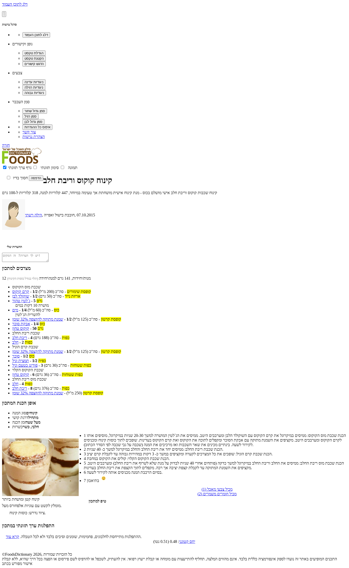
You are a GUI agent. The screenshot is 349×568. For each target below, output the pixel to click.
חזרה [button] (6, 145)
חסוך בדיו (20, 178)
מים (15, 310)
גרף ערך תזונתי (19, 167)
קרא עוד (12, 536)
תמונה (72, 167)
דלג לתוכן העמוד (15, 4)
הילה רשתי (33, 215)
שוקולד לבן (20, 296)
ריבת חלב (19, 337)
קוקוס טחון (20, 328)
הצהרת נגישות (33, 136)
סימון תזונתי (50, 167)
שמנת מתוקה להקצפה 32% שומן (37, 319)
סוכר (16, 356)
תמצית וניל (20, 361)
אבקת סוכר (21, 324)
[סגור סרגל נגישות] (4, 14)
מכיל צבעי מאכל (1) (217, 489)
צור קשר (29, 132)
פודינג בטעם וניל (25, 365)
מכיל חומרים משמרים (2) (217, 494)
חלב (15, 342)
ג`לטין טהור (21, 301)
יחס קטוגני (187, 541)
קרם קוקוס (20, 291)
